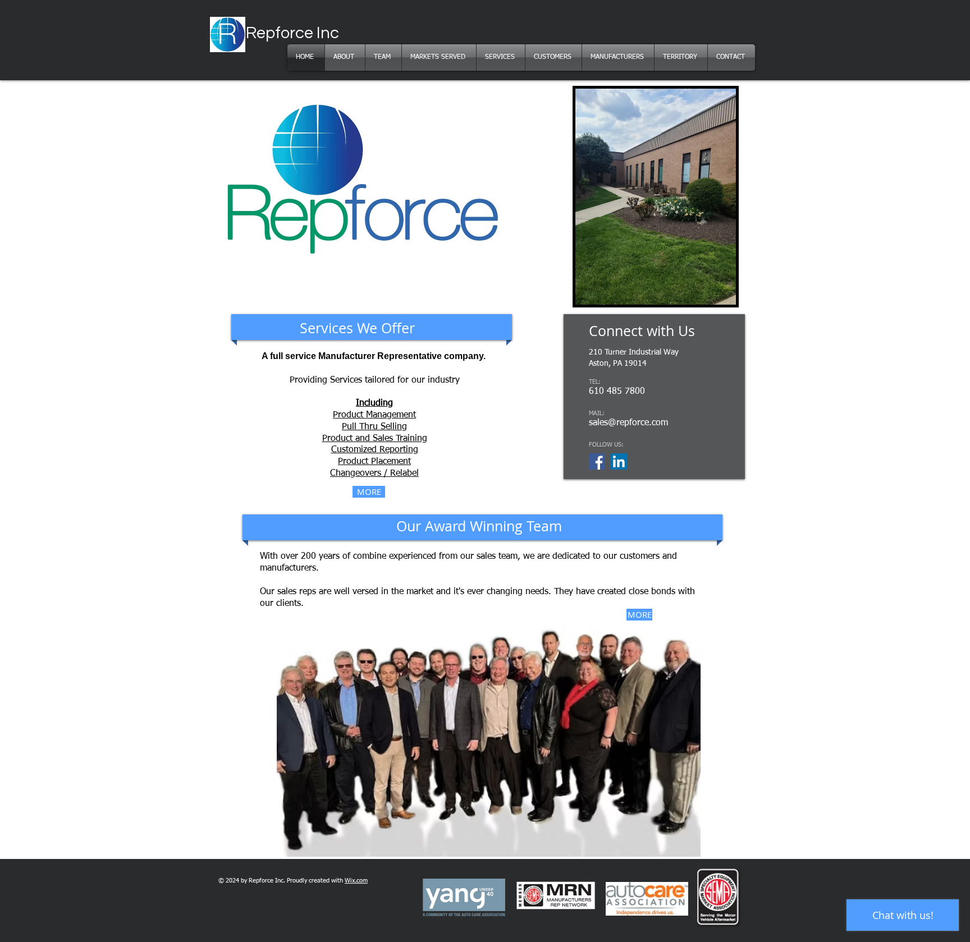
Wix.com (356, 880)
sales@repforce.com (628, 423)
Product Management (374, 415)
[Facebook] (597, 461)
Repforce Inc (292, 33)
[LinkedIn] (619, 461)
